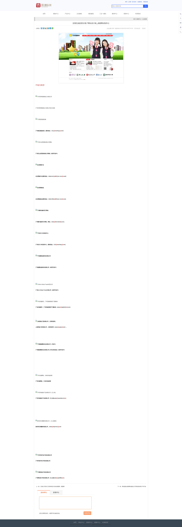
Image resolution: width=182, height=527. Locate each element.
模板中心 (55, 13)
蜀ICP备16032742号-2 (76, 524)
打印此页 (137, 28)
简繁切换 (145, 1)
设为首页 (134, 1)
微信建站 (91, 13)
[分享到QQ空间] (44, 28)
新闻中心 (126, 13)
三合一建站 (103, 13)
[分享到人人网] (50, 28)
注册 (130, 1)
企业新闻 (144, 19)
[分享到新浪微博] (46, 28)
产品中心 (67, 13)
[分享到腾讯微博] (48, 28)
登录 (126, 1)
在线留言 (105, 522)
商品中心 (81, 522)
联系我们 (138, 13)
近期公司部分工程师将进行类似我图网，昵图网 (52, 486)
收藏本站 (140, 1)
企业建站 (79, 13)
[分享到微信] (52, 28)
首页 (44, 13)
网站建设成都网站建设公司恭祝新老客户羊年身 (134, 486)
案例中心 (114, 13)
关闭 (144, 28)
